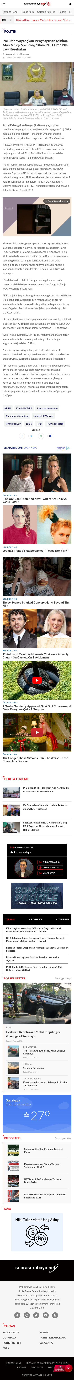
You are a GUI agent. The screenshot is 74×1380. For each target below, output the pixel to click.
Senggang (46, 1342)
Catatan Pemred (46, 11)
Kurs (6, 1348)
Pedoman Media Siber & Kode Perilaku (47, 1363)
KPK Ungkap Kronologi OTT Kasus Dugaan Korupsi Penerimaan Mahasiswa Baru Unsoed (33, 930)
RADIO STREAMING (51, 862)
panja (29, 423)
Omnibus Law (13, 423)
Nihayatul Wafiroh (43, 415)
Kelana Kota (27, 11)
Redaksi (21, 1367)
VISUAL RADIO (49, 873)
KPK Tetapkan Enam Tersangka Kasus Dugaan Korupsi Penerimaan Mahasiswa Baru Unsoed (35, 939)
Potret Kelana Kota (53, 1337)
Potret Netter (12, 1342)
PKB (39, 423)
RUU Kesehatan (55, 423)
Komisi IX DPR (24, 408)
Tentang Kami (10, 11)
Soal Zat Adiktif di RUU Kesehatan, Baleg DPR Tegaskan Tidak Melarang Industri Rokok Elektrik (45, 826)
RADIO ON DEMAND (51, 867)
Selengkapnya (63, 978)
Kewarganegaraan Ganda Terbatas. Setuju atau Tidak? (42, 1166)
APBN (7, 408)
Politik (62, 11)
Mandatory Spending (17, 415)
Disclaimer (37, 1367)
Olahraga (9, 1337)
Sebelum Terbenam (33, 1068)
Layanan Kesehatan (47, 408)
